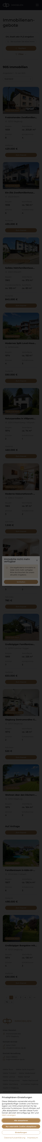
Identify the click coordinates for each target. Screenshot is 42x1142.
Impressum (32, 1138)
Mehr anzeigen (9, 1115)
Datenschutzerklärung (14, 1138)
